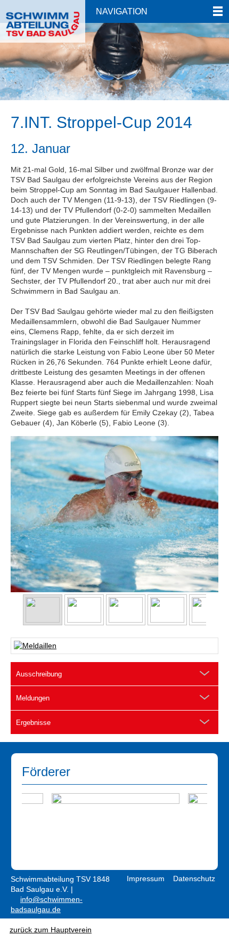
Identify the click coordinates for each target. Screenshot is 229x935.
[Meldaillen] (114, 646)
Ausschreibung (39, 674)
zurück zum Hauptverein (51, 929)
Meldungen (33, 698)
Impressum (146, 878)
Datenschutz (194, 878)
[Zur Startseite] (42, 18)
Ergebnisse (33, 723)
